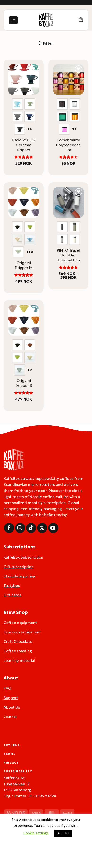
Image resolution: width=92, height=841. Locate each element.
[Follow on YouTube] (53, 528)
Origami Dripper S (23, 383)
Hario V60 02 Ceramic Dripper (23, 144)
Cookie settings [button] (36, 833)
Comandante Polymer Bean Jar (68, 144)
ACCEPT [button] (63, 833)
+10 (29, 252)
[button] (13, 20)
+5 (74, 129)
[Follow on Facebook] (9, 528)
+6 (30, 129)
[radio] (17, 104)
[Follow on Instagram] (20, 528)
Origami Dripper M (24, 265)
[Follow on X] (42, 528)
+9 (30, 370)
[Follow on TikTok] (31, 528)
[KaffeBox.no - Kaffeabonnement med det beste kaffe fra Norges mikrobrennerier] (46, 20)
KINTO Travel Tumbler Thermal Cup (68, 255)
